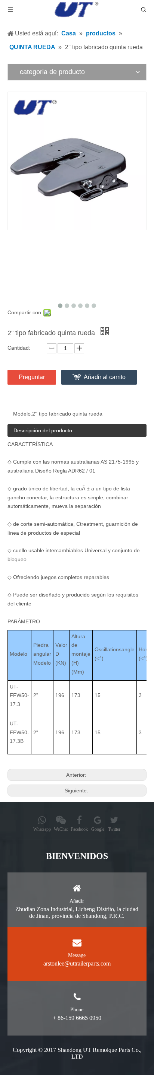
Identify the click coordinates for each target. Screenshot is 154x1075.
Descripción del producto (42, 430)
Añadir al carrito (105, 377)
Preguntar (32, 377)
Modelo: (22, 414)
